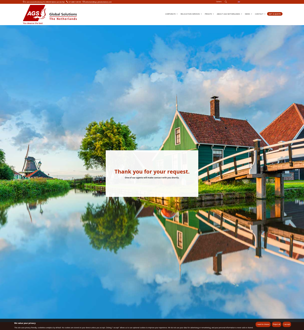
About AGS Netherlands (228, 14)
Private (208, 14)
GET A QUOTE (275, 14)
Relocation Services (190, 14)
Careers (219, 2)
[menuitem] (239, 1)
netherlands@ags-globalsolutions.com (98, 2)
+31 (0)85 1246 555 (74, 2)
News (247, 14)
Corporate (170, 14)
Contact (259, 14)
